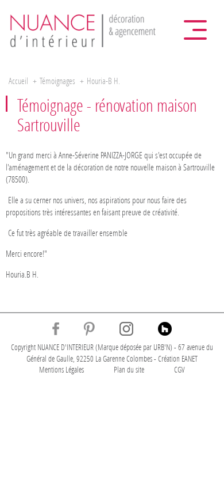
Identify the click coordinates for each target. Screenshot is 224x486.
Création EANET (178, 358)
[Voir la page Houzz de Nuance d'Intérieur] (165, 329)
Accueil (18, 80)
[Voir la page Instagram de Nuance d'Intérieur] (126, 329)
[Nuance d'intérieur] (83, 29)
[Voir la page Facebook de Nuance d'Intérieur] (55, 328)
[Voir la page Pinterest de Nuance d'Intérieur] (89, 329)
